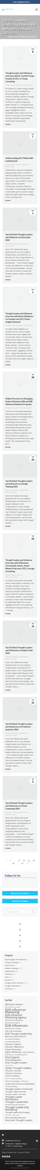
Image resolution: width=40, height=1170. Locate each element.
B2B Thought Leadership (18, 1034)
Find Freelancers (13, 1060)
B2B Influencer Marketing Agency (15, 1016)
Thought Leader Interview (15, 1091)
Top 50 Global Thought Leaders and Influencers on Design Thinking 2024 (19, 484)
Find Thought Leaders (16, 1063)
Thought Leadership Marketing (17, 1108)
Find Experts (12, 1057)
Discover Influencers (14, 1047)
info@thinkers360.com (23, 2)
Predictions (8, 974)
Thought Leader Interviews (14, 85)
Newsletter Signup (20, 901)
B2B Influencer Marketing (15, 1010)
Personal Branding (11, 1086)
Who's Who (16, 1115)
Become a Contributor (20, 893)
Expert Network (28, 1052)
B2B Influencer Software (13, 1029)
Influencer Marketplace (12, 1081)
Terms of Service (24, 1152)
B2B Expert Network (14, 1004)
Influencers (24, 1081)
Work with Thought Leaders (18, 1120)
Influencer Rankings (11, 244)
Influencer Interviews (13, 1073)
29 (13, 863)
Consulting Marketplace (12, 1042)
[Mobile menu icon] (36, 9)
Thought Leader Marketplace (13, 1098)
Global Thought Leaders (18, 1068)
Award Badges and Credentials (15, 960)
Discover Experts (13, 1044)
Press (7, 977)
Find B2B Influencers (21, 1055)
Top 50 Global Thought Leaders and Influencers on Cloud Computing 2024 (19, 806)
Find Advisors (9, 1055)
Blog (3, 1152)
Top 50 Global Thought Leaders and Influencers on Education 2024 (19, 237)
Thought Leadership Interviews (15, 1105)
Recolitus (26, 1168)
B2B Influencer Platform (12, 1023)
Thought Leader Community (19, 1089)
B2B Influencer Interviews (12, 1007)
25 (19, 860)
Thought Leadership (21, 164)
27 (29, 860)
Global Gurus (9, 1065)
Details (7, 124)
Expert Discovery (13, 1049)
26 (24, 860)
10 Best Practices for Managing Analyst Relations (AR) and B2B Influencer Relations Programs (19, 401)
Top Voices (8, 989)
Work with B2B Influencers (15, 1118)
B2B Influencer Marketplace (14, 1020)
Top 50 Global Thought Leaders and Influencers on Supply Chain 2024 (19, 650)
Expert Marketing (13, 1052)
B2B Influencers (16, 1025)
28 (34, 860)
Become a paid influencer (15, 1036)
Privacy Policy (11, 1152)
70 (22, 863)
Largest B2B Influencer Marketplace (20, 1084)
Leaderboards (10, 164)
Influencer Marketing (12, 1076)
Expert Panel (9, 965)
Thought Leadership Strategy (17, 1112)
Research (8, 980)
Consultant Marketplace (12, 1039)
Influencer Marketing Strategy (13, 1078)
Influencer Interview (13, 1071)
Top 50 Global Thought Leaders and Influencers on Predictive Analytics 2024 (19, 727)
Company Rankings (11, 962)
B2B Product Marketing (13, 1031)
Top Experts (8, 1115)
